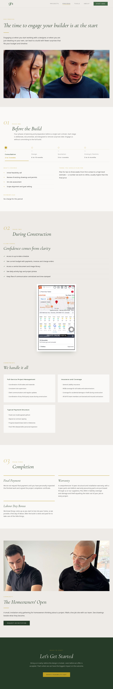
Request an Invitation (16, 623)
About (87, 3)
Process (66, 3)
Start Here (100, 3)
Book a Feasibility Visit (56, 674)
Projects (54, 3)
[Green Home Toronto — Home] (11, 3)
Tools (77, 3)
